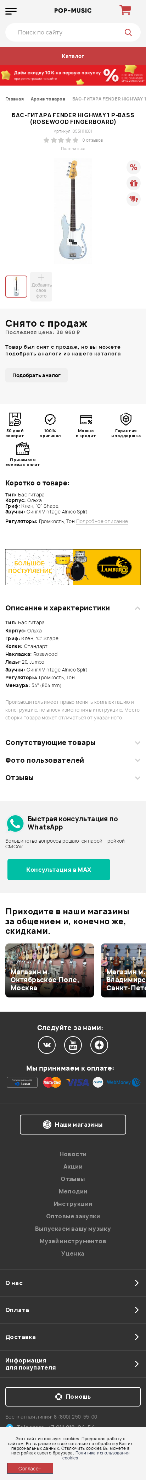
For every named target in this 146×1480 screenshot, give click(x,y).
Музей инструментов (73, 1241)
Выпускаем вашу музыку (73, 1229)
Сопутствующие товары (50, 742)
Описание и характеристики (57, 608)
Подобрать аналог (36, 375)
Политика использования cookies (95, 1455)
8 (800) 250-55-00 (75, 1416)
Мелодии (73, 1191)
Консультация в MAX (58, 870)
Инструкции (73, 1204)
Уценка (72, 1253)
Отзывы (19, 777)
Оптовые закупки (73, 1216)
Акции (73, 1166)
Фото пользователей (44, 760)
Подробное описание (102, 521)
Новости (73, 1154)
